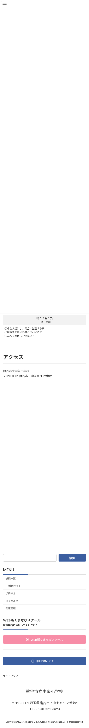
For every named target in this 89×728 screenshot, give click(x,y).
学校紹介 (11, 593)
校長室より (12, 600)
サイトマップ (10, 675)
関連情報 (11, 608)
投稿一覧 (11, 578)
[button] (44, 639)
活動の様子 (14, 585)
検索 (72, 558)
